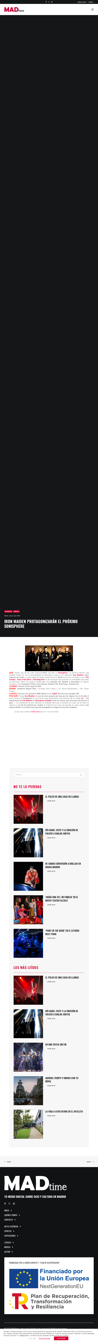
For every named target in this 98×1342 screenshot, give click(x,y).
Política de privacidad (40, 1328)
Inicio (6, 1210)
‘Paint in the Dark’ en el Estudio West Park (62, 932)
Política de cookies (59, 1328)
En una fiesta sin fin (55, 1044)
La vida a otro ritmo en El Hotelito (64, 1111)
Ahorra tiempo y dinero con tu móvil (61, 1079)
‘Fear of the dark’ (24, 679)
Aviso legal (25, 1328)
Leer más (32, 1338)
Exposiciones (10, 1235)
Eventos (8, 611)
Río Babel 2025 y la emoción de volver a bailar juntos (61, 831)
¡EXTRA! (7, 1251)
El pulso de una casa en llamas (62, 796)
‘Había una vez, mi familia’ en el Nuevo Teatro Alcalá (61, 898)
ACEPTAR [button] (61, 1338)
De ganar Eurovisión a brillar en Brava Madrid (63, 865)
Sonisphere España (43, 700)
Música (16, 611)
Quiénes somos (10, 1215)
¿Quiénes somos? (82, 2)
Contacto (91, 2)
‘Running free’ (39, 679)
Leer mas (51, 801)
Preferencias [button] (44, 1338)
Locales (7, 1242)
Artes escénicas (11, 1226)
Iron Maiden (78, 675)
